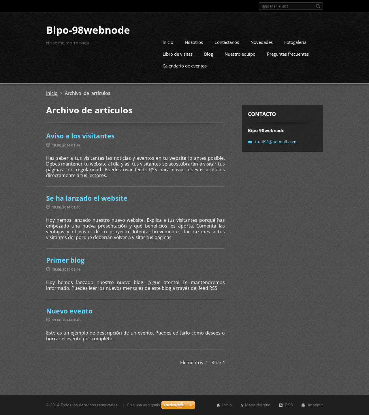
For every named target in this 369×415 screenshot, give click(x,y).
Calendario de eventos (185, 66)
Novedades (262, 42)
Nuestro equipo (240, 54)
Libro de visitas (178, 54)
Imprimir (315, 405)
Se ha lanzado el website (86, 198)
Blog (208, 54)
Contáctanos (226, 42)
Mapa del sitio (257, 405)
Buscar (318, 6)
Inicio (168, 42)
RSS (289, 405)
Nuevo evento (69, 311)
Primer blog (65, 260)
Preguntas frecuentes (288, 54)
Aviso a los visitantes (80, 135)
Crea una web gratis (143, 405)
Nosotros (194, 42)
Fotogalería (295, 42)
